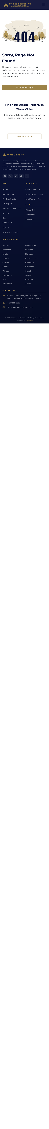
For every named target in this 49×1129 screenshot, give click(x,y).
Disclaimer (30, 219)
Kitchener (29, 267)
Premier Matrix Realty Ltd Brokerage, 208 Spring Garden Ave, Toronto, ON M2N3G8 (24, 297)
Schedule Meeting (10, 232)
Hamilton (29, 250)
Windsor (6, 271)
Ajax (4, 279)
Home (5, 189)
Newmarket (7, 284)
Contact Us (7, 223)
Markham (29, 254)
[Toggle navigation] (43, 5)
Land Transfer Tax (33, 199)
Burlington (29, 262)
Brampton (7, 250)
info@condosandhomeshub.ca (20, 307)
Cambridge (7, 275)
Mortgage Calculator (34, 194)
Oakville (6, 262)
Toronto (6, 245)
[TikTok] (27, 176)
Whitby (28, 275)
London (6, 254)
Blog (4, 218)
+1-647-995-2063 (13, 303)
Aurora (28, 284)
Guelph (28, 271)
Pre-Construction (10, 199)
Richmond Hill (31, 258)
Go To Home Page (24, 87)
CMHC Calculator (33, 189)
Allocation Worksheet (12, 208)
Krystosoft (29, 320)
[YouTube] (21, 176)
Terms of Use (31, 215)
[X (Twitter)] (10, 176)
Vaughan (6, 258)
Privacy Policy (31, 210)
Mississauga (30, 245)
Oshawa (6, 267)
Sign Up (6, 227)
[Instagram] (16, 176)
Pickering (29, 279)
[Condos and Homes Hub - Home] (13, 154)
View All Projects (24, 136)
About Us (6, 213)
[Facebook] (5, 176)
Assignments (8, 194)
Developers (7, 204)
